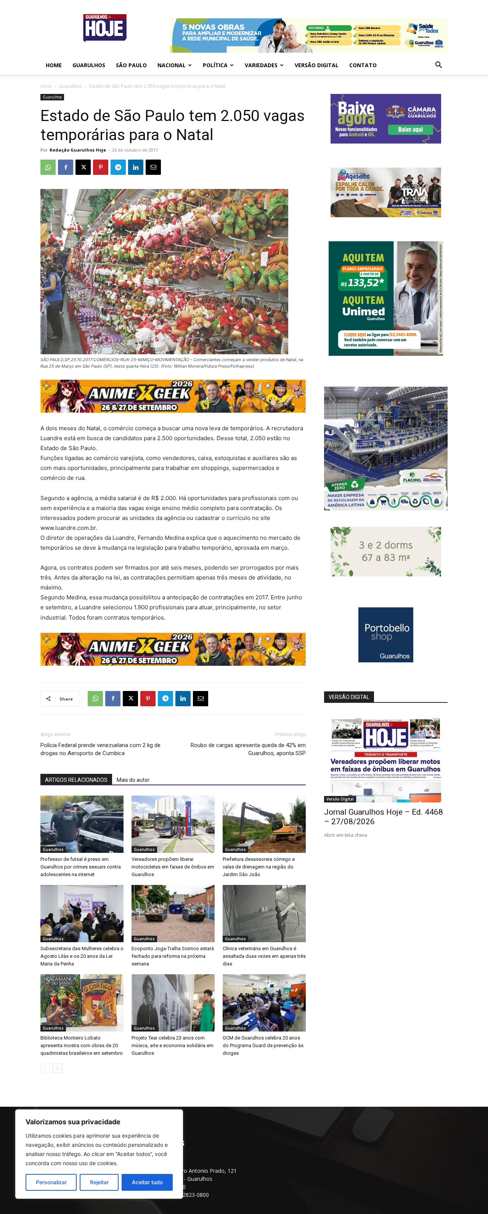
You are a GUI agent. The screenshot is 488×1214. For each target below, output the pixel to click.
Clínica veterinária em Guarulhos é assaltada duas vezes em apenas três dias (264, 956)
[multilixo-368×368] (386, 508)
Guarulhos (88, 65)
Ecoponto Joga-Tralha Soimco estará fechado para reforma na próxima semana (173, 956)
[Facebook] (65, 167)
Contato (363, 65)
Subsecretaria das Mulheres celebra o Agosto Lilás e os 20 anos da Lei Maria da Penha (82, 956)
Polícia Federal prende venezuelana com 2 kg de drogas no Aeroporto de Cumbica (100, 749)
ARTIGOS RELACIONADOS (76, 780)
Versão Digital (317, 65)
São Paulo (131, 65)
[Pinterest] (100, 167)
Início (46, 86)
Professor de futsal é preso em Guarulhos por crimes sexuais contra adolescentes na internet (80, 866)
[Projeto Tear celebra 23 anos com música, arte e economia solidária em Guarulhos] (173, 1003)
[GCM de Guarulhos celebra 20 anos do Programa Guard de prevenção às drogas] (264, 1003)
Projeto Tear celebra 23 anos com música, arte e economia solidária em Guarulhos (173, 1045)
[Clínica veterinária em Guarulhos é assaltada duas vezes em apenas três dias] (264, 913)
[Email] (153, 167)
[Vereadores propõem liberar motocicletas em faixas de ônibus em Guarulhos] (173, 824)
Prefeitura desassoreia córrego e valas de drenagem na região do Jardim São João (259, 866)
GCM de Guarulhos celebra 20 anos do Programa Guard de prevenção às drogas (263, 1045)
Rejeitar (99, 1182)
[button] (438, 65)
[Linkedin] (135, 167)
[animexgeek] (173, 410)
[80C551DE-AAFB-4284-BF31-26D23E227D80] (386, 353)
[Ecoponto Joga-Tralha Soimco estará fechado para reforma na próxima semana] (173, 913)
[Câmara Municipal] (386, 141)
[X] (83, 167)
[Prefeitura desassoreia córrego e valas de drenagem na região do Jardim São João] (264, 824)
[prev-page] (45, 1068)
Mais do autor (133, 780)
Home (54, 65)
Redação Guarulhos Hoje (78, 150)
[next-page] (57, 1068)
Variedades (261, 65)
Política (215, 65)
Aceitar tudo (147, 1182)
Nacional (171, 65)
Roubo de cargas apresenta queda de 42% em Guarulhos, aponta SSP (248, 749)
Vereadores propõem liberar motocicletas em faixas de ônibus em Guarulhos (173, 866)
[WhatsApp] (48, 167)
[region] (99, 1154)
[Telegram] (118, 167)
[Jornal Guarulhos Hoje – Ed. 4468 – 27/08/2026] (386, 757)
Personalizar (51, 1182)
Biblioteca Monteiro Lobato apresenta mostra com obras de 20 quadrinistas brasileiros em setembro (81, 1045)
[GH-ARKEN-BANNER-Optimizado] (386, 574)
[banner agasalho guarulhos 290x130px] (386, 215)
